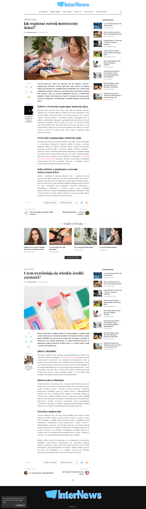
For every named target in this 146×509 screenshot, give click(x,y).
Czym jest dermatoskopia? (108, 247)
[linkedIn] (82, 203)
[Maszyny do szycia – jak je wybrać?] (28, 360)
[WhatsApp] (26, 92)
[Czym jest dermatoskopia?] (110, 236)
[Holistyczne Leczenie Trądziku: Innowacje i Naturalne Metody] (35, 236)
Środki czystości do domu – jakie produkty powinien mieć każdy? (112, 52)
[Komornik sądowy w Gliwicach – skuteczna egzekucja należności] (98, 43)
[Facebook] (26, 87)
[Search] (120, 11)
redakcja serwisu (31, 32)
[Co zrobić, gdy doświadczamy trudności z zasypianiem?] (28, 110)
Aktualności (29, 269)
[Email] (29, 97)
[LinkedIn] (31, 92)
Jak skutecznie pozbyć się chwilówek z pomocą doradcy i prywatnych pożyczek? (113, 95)
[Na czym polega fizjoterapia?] (85, 236)
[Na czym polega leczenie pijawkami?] (60, 236)
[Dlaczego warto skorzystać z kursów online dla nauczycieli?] (98, 34)
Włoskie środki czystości (68, 357)
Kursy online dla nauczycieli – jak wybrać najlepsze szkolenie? (112, 63)
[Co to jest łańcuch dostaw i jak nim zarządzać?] (98, 26)
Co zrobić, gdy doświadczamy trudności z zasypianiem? (29, 119)
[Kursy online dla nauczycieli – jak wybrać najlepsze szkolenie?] (98, 64)
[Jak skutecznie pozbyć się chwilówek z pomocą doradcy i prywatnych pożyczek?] (98, 96)
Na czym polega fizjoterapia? (84, 247)
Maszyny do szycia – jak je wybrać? (29, 367)
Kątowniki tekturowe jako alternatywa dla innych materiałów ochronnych (111, 85)
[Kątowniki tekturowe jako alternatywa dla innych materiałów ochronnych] (98, 86)
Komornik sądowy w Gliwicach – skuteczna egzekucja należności (113, 42)
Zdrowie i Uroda (30, 19)
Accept (20, 505)
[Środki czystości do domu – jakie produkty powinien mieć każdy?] (98, 54)
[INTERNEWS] (73, 5)
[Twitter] (31, 87)
